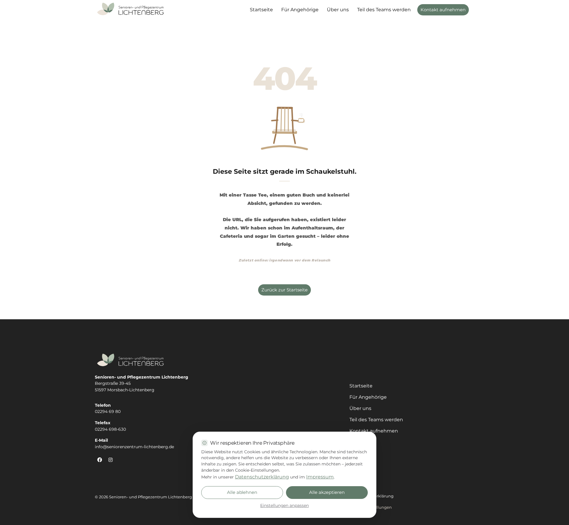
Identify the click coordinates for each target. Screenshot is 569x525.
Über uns (338, 9)
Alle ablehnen (242, 492)
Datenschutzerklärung (262, 477)
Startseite (261, 9)
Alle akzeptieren (327, 492)
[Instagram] (110, 460)
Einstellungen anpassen (284, 505)
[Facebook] (99, 460)
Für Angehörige (300, 9)
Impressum (320, 477)
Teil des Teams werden (384, 9)
